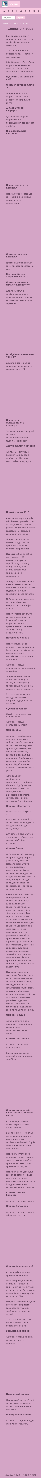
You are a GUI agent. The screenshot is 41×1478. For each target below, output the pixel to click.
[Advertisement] (20, 160)
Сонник (5, 23)
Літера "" (15, 23)
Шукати (20, 18)
